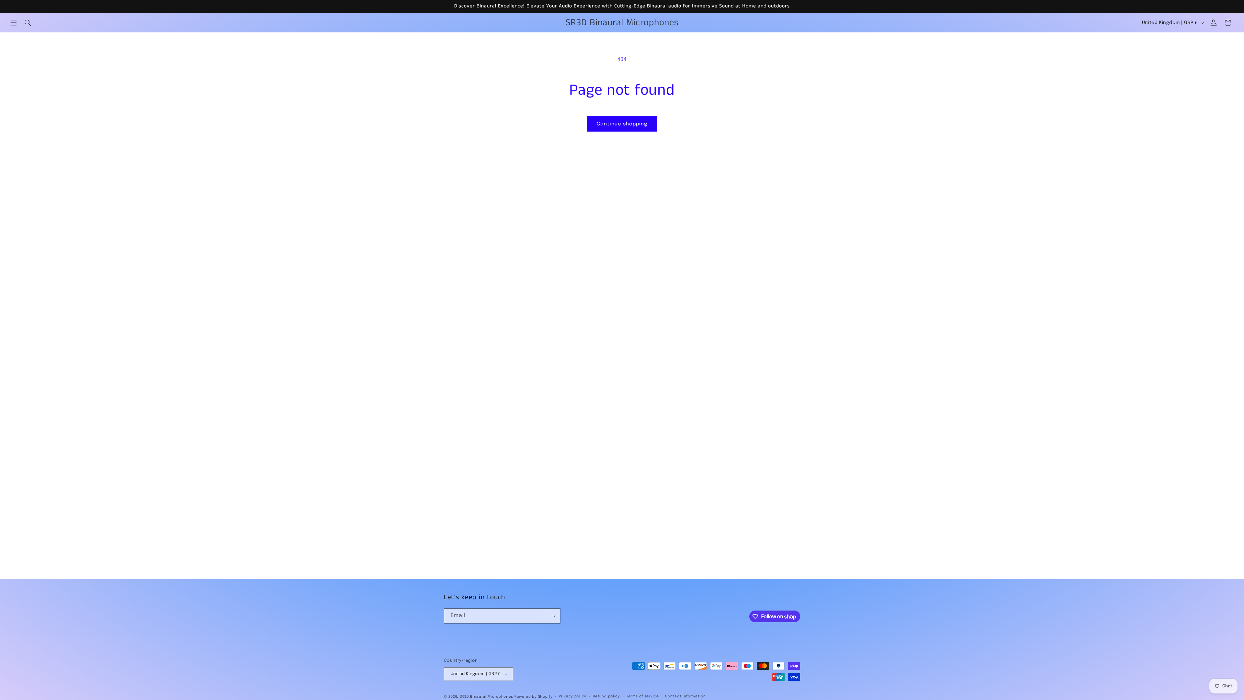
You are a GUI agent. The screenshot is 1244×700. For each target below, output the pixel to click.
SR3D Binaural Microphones (486, 697)
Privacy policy (572, 696)
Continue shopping (622, 124)
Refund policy (606, 696)
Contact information (685, 696)
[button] (13, 23)
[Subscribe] (553, 616)
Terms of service (642, 696)
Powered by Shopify (533, 697)
